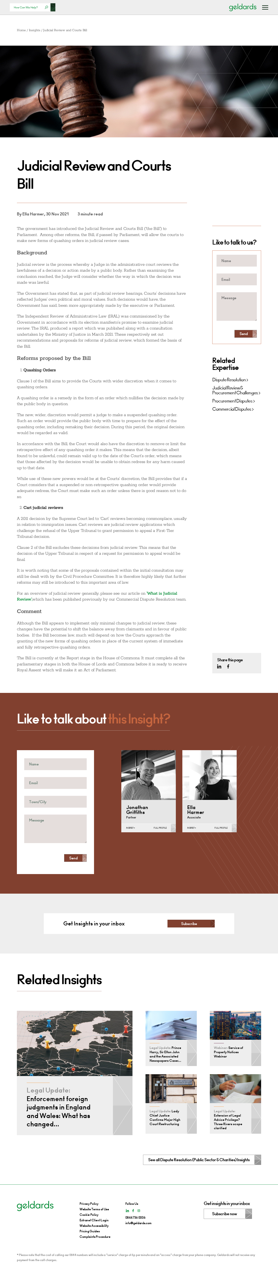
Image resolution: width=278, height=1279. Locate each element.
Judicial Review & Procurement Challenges (235, 390)
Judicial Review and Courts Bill (65, 30)
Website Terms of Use (94, 1209)
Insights (34, 30)
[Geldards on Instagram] (139, 1210)
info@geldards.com (138, 1223)
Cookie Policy (89, 1215)
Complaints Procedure (95, 1237)
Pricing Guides (90, 1231)
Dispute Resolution (229, 380)
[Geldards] (242, 7)
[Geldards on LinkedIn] (219, 666)
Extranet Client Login (94, 1220)
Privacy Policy (89, 1204)
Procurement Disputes (232, 401)
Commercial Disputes (231, 409)
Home (21, 30)
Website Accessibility (94, 1226)
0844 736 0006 (135, 1217)
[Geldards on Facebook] (228, 666)
